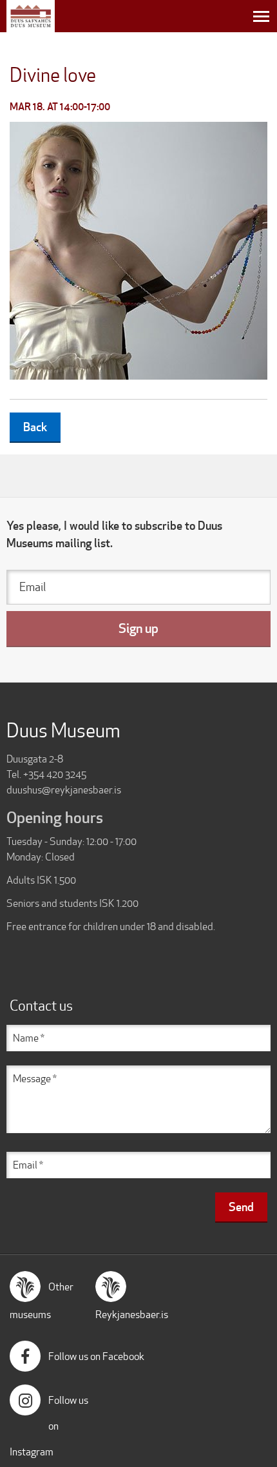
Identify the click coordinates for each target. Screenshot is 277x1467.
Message (32, 1078)
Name (26, 1038)
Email (32, 586)
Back (35, 426)
